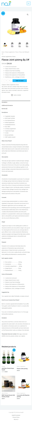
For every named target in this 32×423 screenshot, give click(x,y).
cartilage (14, 87)
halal (3, 88)
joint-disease (13, 88)
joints (22, 88)
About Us (16, 419)
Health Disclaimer (16, 415)
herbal (5, 88)
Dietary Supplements (10, 52)
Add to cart (20, 80)
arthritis (5, 87)
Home (3, 52)
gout (26, 87)
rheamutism (19, 90)
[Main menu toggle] (28, 3)
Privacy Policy (16, 417)
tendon (8, 92)
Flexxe (17, 52)
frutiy (24, 87)
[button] (27, 14)
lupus (7, 90)
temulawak (4, 92)
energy (17, 87)
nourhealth (14, 90)
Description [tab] (4, 102)
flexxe (21, 87)
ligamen (3, 90)
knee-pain (26, 88)
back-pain (10, 87)
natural (10, 90)
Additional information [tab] (7, 105)
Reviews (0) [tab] (4, 109)
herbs (8, 88)
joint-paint (18, 88)
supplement (25, 90)
